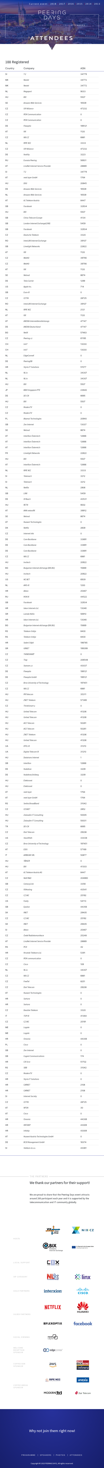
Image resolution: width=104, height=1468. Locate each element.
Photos (61, 25)
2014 (88, 3)
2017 (62, 3)
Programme (27, 25)
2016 (71, 3)
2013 (97, 3)
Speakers (45, 25)
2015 (80, 3)
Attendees (78, 25)
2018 (53, 3)
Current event (38, 3)
